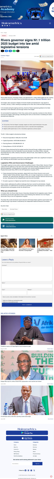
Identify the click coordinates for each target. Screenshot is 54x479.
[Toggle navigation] (50, 23)
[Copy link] (17, 51)
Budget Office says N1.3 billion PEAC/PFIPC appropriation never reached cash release (21, 381)
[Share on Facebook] (6, 51)
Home (2, 32)
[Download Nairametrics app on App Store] (27, 438)
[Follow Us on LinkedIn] (28, 470)
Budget (5, 32)
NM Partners (16, 453)
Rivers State (4, 209)
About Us (16, 447)
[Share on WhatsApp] (14, 51)
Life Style (35, 456)
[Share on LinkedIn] (10, 51)
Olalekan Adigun (5, 55)
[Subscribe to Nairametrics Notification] (51, 476)
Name (3, 283)
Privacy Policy (16, 451)
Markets (34, 449)
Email (3, 289)
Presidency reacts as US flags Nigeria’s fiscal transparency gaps (16, 346)
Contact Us (16, 449)
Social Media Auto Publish (22, 478)
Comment (4, 265)
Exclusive (35, 445)
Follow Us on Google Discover (47, 56)
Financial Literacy (36, 453)
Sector (34, 451)
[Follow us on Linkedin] (5, 25)
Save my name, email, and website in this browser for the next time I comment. (19, 297)
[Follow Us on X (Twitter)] (34, 470)
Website (30, 289)
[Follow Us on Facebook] (25, 470)
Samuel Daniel (50, 418)
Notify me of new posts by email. (10, 302)
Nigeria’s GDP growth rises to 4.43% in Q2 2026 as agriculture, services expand (22, 128)
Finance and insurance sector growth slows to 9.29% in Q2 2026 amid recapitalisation (24, 126)
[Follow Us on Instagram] (31, 470)
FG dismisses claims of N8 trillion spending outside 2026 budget (16, 416)
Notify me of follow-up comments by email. (13, 300)
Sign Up (37, 463)
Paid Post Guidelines (18, 456)
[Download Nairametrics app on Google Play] (27, 433)
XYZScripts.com (33, 478)
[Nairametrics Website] (12, 23)
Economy (35, 447)
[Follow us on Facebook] (2, 25)
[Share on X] (2, 51)
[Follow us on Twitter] (9, 25)
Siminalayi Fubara (14, 209)
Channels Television (41, 99)
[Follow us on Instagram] (7, 25)
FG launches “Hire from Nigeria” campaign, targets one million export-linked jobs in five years (25, 124)
